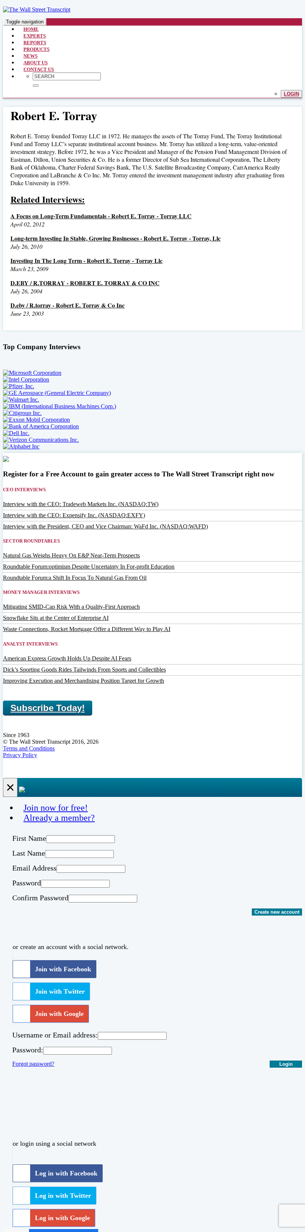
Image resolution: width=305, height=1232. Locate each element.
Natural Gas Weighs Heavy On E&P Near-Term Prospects (71, 555)
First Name (29, 838)
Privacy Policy (20, 755)
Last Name (28, 853)
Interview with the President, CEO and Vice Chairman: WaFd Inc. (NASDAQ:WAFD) (105, 526)
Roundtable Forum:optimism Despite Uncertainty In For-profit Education (88, 566)
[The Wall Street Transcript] (36, 9)
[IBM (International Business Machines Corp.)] (59, 406)
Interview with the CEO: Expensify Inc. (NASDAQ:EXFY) (74, 515)
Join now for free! (55, 808)
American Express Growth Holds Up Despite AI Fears (67, 658)
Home (31, 29)
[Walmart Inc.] (21, 399)
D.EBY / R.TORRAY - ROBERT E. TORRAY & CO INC (85, 283)
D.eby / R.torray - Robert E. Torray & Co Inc (67, 305)
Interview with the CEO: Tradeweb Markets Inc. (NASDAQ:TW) (80, 504)
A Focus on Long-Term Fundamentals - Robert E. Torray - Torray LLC (101, 216)
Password (26, 883)
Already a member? (59, 818)
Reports (34, 42)
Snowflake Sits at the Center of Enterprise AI (56, 618)
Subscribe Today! (47, 708)
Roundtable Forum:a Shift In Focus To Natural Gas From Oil (75, 578)
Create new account (276, 912)
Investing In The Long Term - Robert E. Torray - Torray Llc (86, 260)
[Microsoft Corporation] (32, 373)
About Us (35, 62)
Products (36, 49)
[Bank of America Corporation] (41, 426)
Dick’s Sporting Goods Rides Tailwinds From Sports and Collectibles (84, 669)
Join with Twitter (60, 991)
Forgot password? (33, 1064)
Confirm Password (40, 898)
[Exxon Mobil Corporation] (36, 419)
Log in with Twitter (63, 1195)
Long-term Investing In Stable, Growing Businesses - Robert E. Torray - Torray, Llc (115, 238)
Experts (34, 36)
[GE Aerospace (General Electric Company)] (57, 393)
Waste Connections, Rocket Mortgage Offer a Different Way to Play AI (86, 629)
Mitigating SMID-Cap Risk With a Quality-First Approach (71, 607)
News (30, 56)
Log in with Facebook (66, 1173)
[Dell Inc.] (16, 433)
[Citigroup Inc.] (22, 413)
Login (291, 94)
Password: (27, 1050)
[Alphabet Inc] (21, 446)
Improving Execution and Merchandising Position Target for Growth (83, 681)
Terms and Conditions (29, 748)
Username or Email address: (55, 1035)
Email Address (34, 868)
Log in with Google (62, 1218)
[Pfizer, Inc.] (18, 386)
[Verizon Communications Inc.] (41, 440)
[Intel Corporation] (26, 379)
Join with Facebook (63, 969)
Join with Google (59, 1013)
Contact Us (38, 69)
